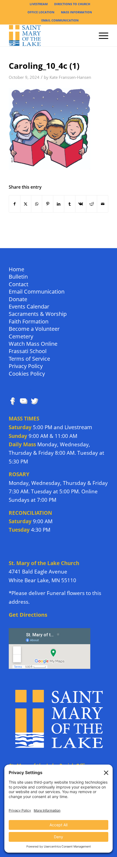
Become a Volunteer (34, 328)
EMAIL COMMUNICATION (60, 20)
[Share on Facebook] (14, 203)
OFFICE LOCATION (40, 12)
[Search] (88, 35)
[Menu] (100, 35)
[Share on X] (25, 203)
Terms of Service (29, 358)
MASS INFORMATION (76, 12)
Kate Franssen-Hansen (70, 77)
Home (16, 269)
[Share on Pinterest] (47, 203)
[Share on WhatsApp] (36, 203)
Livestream (78, 427)
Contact (18, 284)
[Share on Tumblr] (69, 203)
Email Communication (36, 291)
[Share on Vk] (80, 203)
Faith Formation (28, 321)
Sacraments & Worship (38, 313)
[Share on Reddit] (91, 203)
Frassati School (28, 350)
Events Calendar (29, 306)
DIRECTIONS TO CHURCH (72, 4)
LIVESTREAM (39, 4)
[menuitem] (39, 4)
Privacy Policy (26, 365)
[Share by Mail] (102, 203)
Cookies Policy (27, 373)
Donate (18, 298)
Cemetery (21, 336)
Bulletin (18, 276)
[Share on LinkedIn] (58, 203)
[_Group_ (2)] (48, 35)
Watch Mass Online (33, 343)
